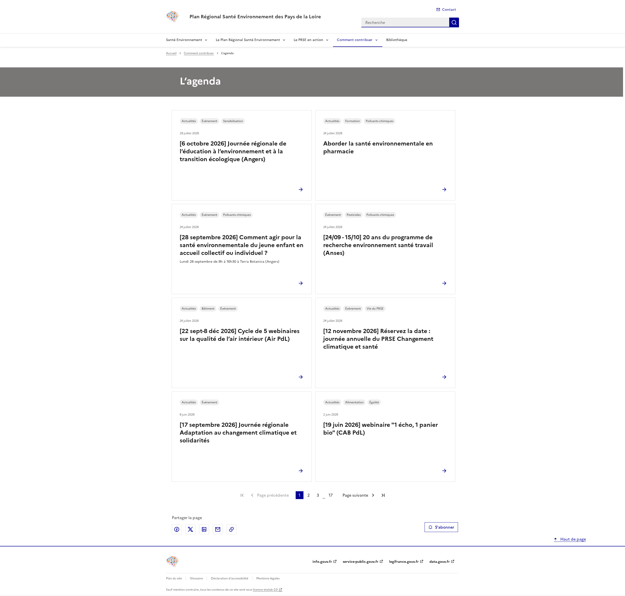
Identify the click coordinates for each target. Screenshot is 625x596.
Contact (449, 9)
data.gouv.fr (439, 561)
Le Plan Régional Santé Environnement (248, 39)
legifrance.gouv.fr (404, 561)
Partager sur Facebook (177, 529)
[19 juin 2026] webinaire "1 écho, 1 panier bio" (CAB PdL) (380, 428)
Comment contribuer (355, 39)
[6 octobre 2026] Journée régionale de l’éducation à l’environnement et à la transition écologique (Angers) (233, 151)
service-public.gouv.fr (360, 561)
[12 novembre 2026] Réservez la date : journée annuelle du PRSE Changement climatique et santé (378, 339)
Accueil (171, 53)
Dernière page (383, 495)
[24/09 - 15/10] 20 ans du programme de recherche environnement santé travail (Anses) (378, 245)
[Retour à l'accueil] (173, 561)
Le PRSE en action (308, 39)
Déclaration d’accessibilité (229, 578)
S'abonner (444, 527)
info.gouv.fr (322, 561)
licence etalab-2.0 (265, 589)
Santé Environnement (184, 39)
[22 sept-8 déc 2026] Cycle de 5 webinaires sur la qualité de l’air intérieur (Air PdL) (240, 335)
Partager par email (218, 529)
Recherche (454, 22)
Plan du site (174, 578)
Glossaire (196, 578)
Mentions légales (268, 578)
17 (331, 495)
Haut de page (572, 539)
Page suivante (355, 495)
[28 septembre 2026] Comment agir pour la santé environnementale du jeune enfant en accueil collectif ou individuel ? (241, 245)
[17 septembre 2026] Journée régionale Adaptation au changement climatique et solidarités (238, 432)
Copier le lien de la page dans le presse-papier (231, 529)
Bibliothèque (396, 39)
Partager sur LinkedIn (204, 529)
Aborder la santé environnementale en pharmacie (378, 147)
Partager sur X (190, 529)
